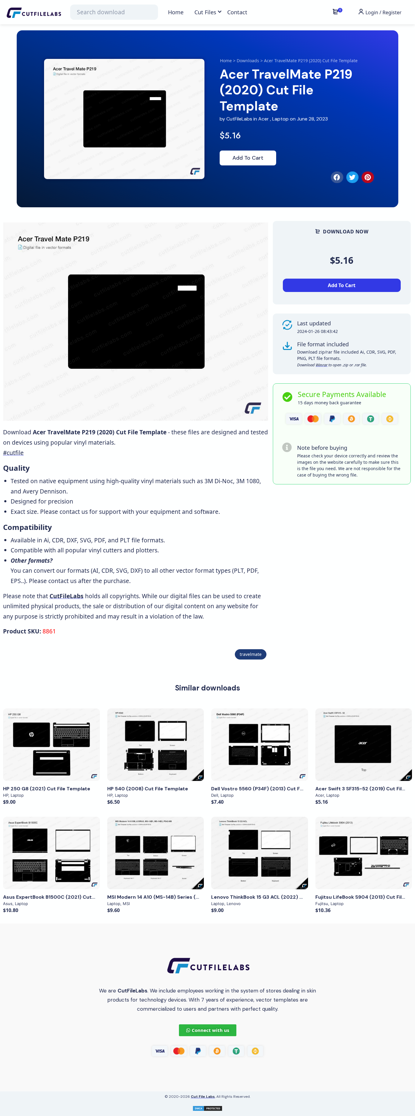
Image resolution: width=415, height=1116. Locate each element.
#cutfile (13, 453)
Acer (263, 119)
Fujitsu (321, 903)
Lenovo (234, 903)
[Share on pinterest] (368, 177)
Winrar (322, 365)
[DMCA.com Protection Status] (207, 1108)
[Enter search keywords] (114, 12)
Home (226, 60)
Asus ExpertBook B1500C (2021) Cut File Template (64, 897)
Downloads (248, 60)
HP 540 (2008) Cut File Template (147, 788)
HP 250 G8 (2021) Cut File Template (46, 788)
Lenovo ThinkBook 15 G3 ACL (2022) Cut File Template (277, 897)
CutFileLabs (239, 119)
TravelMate (251, 654)
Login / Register (383, 12)
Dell (214, 795)
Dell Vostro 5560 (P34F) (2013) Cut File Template (270, 788)
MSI (126, 903)
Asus (7, 903)
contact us (74, 511)
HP (5, 795)
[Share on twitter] (352, 177)
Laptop (280, 119)
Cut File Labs (203, 1096)
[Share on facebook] (337, 177)
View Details (51, 744)
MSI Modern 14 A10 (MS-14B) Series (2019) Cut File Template (180, 897)
